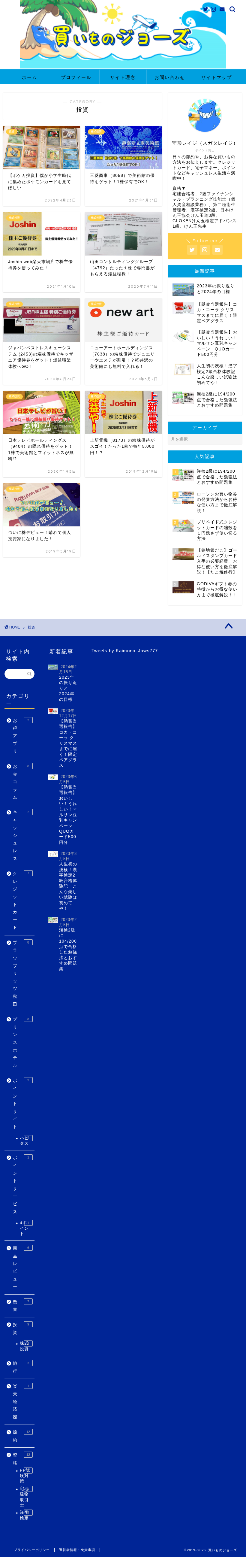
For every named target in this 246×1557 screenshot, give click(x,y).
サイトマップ (216, 77)
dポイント (24, 1228)
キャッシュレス (21, 835)
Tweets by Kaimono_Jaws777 (125, 650)
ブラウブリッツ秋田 (21, 974)
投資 (21, 1328)
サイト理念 (123, 77)
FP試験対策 (25, 1476)
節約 (21, 1436)
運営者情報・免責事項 (77, 1550)
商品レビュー (21, 1267)
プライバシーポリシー (32, 1550)
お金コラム (21, 781)
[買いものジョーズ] (123, 68)
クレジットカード (21, 900)
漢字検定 (24, 1515)
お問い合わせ (169, 77)
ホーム (29, 77)
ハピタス (24, 1141)
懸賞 (21, 1306)
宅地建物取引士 (24, 1496)
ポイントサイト (21, 1103)
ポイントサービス (21, 1185)
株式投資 (24, 1346)
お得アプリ (21, 735)
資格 (21, 1459)
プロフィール (76, 77)
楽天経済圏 (21, 1401)
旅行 (21, 1367)
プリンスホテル (21, 1042)
